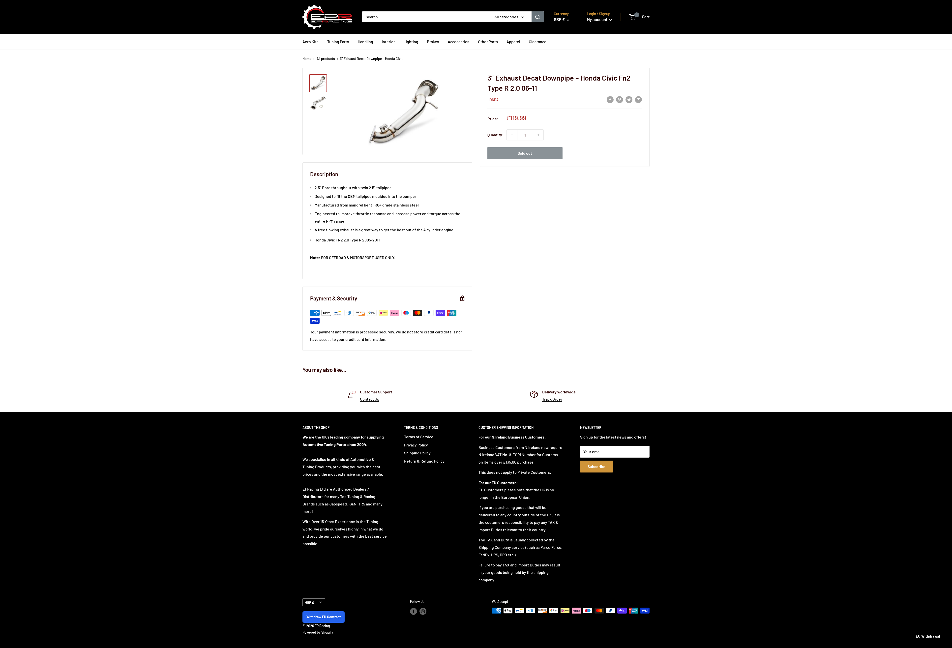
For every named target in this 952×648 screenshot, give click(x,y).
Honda (493, 100)
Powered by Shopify (317, 632)
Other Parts (488, 41)
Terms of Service (418, 436)
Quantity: (495, 134)
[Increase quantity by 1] (538, 135)
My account (597, 19)
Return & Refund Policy (424, 461)
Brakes (433, 41)
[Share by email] (638, 99)
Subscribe (596, 466)
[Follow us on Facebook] (413, 611)
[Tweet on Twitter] (628, 99)
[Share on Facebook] (610, 99)
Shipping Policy (417, 452)
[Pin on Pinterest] (619, 99)
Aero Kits (310, 41)
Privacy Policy (416, 444)
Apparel (513, 41)
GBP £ (309, 602)
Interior (388, 41)
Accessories (458, 41)
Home (307, 59)
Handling (365, 41)
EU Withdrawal (928, 636)
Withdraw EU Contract (323, 617)
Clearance (537, 41)
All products (326, 59)
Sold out (525, 153)
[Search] (538, 16)
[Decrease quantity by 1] (512, 135)
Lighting (411, 41)
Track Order (552, 399)
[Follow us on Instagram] (422, 611)
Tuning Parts (338, 41)
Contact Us (369, 399)
